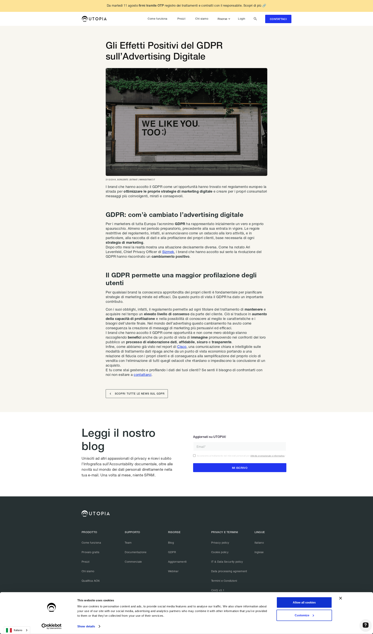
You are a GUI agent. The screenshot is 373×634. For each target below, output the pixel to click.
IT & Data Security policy (227, 561)
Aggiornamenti (177, 561)
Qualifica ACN (91, 580)
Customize (302, 615)
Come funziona (157, 18)
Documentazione (135, 552)
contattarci (142, 374)
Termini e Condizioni (224, 580)
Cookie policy (219, 552)
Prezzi (181, 18)
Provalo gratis (90, 552)
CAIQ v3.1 (217, 590)
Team (128, 542)
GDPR (172, 552)
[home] (94, 19)
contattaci (278, 19)
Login (241, 18)
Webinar (173, 571)
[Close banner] (340, 598)
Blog (171, 542)
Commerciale (133, 561)
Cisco (181, 346)
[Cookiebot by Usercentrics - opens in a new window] (52, 626)
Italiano (259, 542)
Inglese (259, 552)
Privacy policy (220, 542)
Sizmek (168, 252)
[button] (224, 18)
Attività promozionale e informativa (267, 455)
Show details (86, 626)
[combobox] (17, 630)
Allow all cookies (304, 602)
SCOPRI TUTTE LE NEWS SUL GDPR (137, 394)
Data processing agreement (229, 571)
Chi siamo (201, 18)
